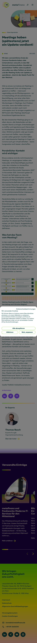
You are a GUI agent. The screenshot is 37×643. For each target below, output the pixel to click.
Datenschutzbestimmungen (25, 309)
